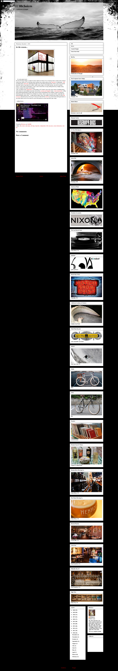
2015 (74, 621)
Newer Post (19, 176)
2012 (74, 628)
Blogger (74, 667)
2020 (74, 610)
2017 (74, 617)
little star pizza (49, 126)
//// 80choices (23, 6)
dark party (26, 83)
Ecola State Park (75, 51)
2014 (74, 623)
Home (41, 176)
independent (29, 89)
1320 (64, 82)
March (74, 654)
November (75, 637)
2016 (74, 619)
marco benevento (58, 91)
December (74, 634)
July (73, 645)
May (73, 650)
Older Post (63, 176)
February (74, 656)
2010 (74, 633)
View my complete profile (95, 631)
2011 (74, 630)
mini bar (47, 96)
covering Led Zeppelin (45, 91)
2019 (74, 612)
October (74, 639)
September (75, 641)
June (73, 648)
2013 (74, 626)
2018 (74, 614)
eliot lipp (33, 126)
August (74, 643)
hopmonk (53, 82)
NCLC (72, 46)
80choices (92, 617)
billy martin (22, 126)
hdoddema (63, 667)
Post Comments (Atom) (44, 180)
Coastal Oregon (75, 49)
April (73, 652)
